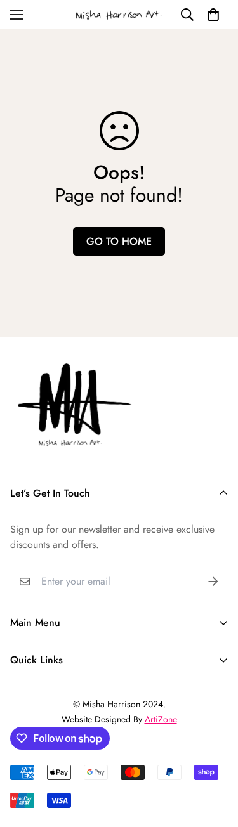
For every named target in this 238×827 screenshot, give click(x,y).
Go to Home (119, 241)
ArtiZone (161, 719)
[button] (213, 14)
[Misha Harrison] (119, 14)
